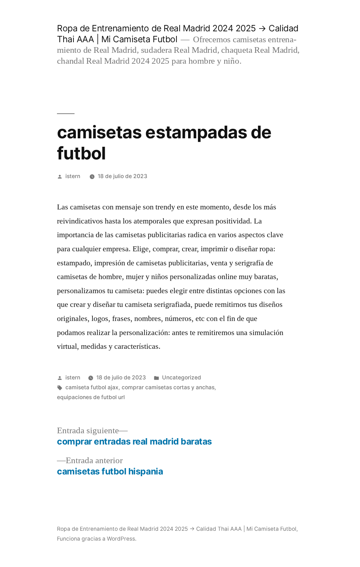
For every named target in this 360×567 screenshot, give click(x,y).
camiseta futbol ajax (91, 387)
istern (72, 176)
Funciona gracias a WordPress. (96, 538)
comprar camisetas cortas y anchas (168, 387)
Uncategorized (181, 377)
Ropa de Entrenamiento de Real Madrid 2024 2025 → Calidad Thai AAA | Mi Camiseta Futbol (176, 528)
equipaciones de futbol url (91, 397)
